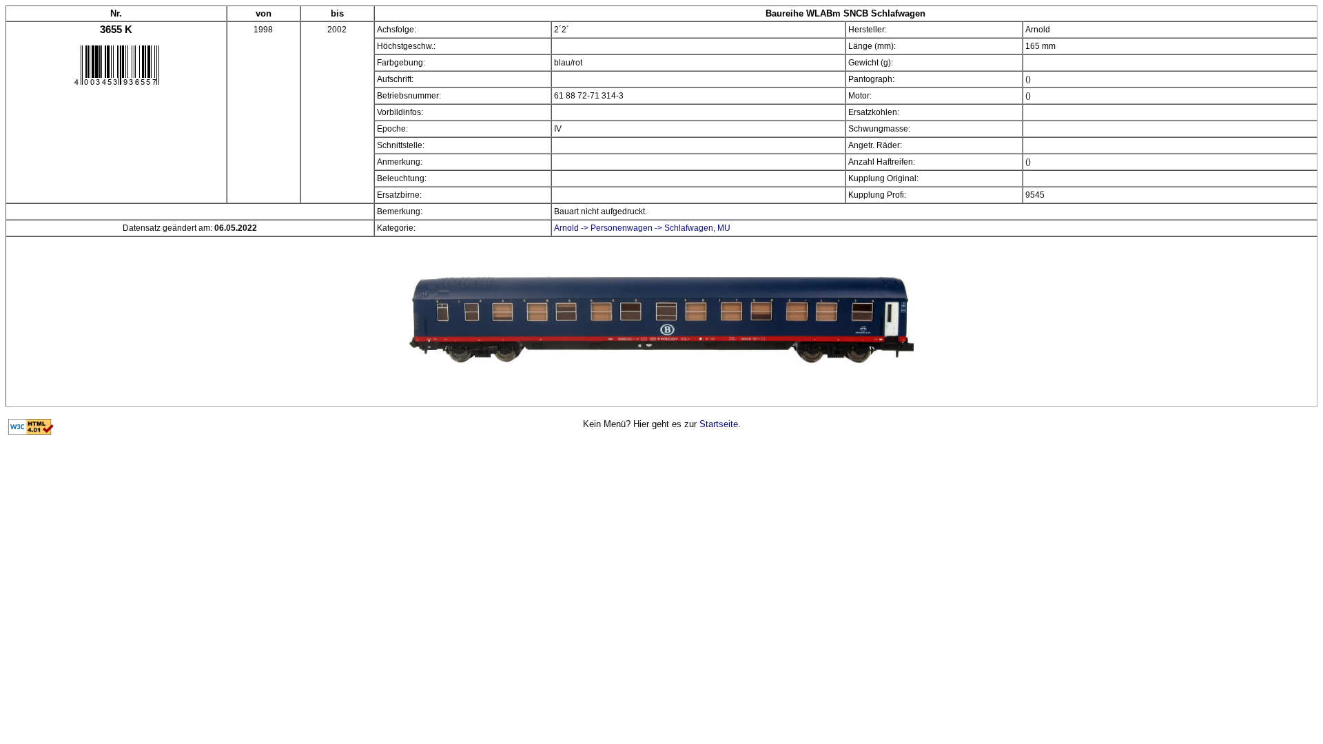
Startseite (718, 424)
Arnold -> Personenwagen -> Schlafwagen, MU (642, 228)
